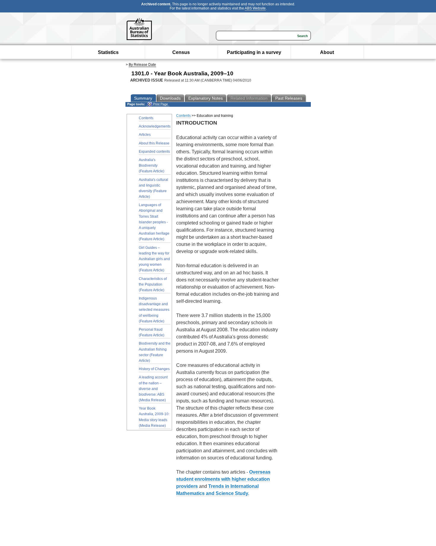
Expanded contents (154, 151)
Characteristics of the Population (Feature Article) (153, 284)
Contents (146, 118)
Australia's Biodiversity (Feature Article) (151, 165)
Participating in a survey (254, 52)
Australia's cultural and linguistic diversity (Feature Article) (153, 188)
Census (181, 52)
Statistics (108, 52)
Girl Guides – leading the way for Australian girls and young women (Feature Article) (154, 259)
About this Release (154, 143)
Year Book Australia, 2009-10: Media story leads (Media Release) (154, 417)
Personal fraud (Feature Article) (151, 332)
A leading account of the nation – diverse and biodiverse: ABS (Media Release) (153, 388)
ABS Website (255, 8)
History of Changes (154, 369)
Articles (145, 135)
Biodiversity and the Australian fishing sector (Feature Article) (155, 352)
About (327, 52)
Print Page (160, 104)
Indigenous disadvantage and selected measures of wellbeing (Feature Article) (154, 309)
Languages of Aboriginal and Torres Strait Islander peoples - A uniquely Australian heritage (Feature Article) (154, 222)
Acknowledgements (155, 126)
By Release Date (142, 65)
